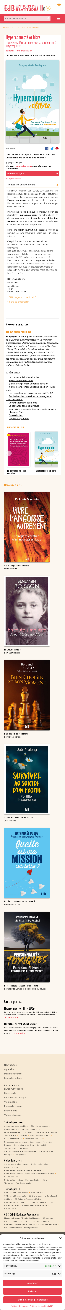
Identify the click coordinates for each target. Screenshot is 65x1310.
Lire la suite (12, 1017)
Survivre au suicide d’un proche (18, 817)
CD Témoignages (11, 1205)
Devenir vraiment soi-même (23, 403)
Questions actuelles (42, 55)
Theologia (8, 1183)
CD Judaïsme (10, 1209)
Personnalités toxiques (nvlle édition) (21, 985)
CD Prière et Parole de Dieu (16, 1193)
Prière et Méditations (13, 1139)
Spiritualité (41, 1145)
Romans (7, 1145)
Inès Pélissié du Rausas (35, 989)
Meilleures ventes (13, 1074)
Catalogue (15, 27)
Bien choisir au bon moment (16, 733)
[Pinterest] (57, 149)
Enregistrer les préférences (33, 1299)
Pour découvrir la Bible (40, 1136)
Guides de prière (11, 1167)
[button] (60, 1238)
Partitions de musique (15, 1097)
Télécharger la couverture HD (22, 297)
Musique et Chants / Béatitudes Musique (22, 1218)
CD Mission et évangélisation (34, 1205)
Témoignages (10, 1148)
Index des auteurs (13, 1078)
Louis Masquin (10, 568)
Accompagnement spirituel (16, 1126)
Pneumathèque (11, 1177)
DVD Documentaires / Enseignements (21, 1228)
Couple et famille (11, 1129)
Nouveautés (10, 1065)
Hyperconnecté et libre (21, 380)
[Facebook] (47, 149)
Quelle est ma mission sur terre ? (19, 901)
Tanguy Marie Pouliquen (19, 50)
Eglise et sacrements (13, 1132)
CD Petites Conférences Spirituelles (20, 1224)
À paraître (9, 1069)
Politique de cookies (19, 1306)
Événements (10, 1110)
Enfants (28, 1132)
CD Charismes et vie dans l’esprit (43, 1196)
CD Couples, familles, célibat (40, 1202)
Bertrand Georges (12, 737)
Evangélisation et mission (46, 1132)
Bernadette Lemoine (14, 989)
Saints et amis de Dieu (24, 1145)
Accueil (6, 27)
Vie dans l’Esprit (46, 1151)
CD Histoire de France (47, 1224)
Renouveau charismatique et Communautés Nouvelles (28, 1142)
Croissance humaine (17, 55)
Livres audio (10, 1093)
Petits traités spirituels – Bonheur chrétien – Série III (26, 1180)
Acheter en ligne (15, 173)
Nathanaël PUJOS (12, 905)
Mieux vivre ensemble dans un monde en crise (32, 409)
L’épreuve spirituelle (19, 418)
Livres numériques (13, 1089)
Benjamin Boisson (12, 653)
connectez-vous (23, 166)
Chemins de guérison (40, 1126)
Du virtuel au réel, (20, 1024)
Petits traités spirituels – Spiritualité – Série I (23, 1170)
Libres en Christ (16, 412)
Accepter (32, 1283)
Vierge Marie (20, 1155)
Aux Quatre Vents (23, 1183)
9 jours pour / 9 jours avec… (16, 1164)
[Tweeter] (52, 149)
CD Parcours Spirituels (39, 1221)
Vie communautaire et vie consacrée (20, 1151)
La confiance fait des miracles (24, 377)
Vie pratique (10, 1102)
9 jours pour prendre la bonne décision (28, 383)
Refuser (32, 1291)
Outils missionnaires (39, 1164)
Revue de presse (13, 1106)
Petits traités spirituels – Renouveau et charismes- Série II (29, 1174)
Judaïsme (23, 1136)
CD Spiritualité (37, 1193)
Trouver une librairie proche (21, 184)
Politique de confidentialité (41, 1306)
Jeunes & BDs (10, 1136)
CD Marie (8, 1199)
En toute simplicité (12, 649)
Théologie (23, 1148)
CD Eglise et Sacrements (15, 1196)
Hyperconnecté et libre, (19, 1008)
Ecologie (8, 1155)
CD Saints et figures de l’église (28, 1199)
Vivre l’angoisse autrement (16, 565)
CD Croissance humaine (14, 1202)
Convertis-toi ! (16, 415)
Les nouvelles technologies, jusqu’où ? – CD (31, 393)
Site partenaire (13, 178)
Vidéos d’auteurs (12, 1115)
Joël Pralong (10, 821)
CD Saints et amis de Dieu (15, 1221)
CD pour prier (48, 1218)
